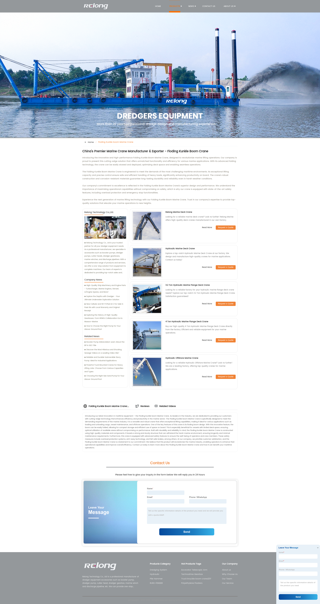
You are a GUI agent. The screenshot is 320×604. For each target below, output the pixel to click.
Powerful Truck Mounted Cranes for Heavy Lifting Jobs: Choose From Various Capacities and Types (103, 368)
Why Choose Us (230, 574)
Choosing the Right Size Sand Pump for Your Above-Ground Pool (104, 377)
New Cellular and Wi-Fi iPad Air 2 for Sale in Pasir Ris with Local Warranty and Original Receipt (103, 307)
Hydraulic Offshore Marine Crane (182, 358)
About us (229, 6)
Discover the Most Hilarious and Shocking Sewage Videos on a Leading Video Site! (103, 351)
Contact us (208, 6)
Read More (207, 227)
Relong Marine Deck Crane (179, 212)
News (191, 6)
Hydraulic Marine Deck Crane (180, 248)
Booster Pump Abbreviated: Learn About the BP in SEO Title (104, 344)
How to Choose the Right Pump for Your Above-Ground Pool (102, 328)
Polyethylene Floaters (191, 583)
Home (158, 6)
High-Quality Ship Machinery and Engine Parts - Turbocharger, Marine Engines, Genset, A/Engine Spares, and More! (105, 288)
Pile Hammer (156, 578)
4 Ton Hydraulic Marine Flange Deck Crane (187, 321)
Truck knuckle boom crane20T (196, 578)
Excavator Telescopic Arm (194, 569)
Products (174, 6)
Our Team (227, 578)
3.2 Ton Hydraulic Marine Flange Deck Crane (188, 285)
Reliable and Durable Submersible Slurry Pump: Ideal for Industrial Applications (102, 359)
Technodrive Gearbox (192, 574)
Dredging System (158, 569)
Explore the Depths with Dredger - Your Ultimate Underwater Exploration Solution (102, 298)
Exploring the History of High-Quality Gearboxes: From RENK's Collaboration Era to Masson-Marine (103, 318)
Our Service (228, 583)
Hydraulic (154, 574)
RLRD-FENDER (156, 583)
